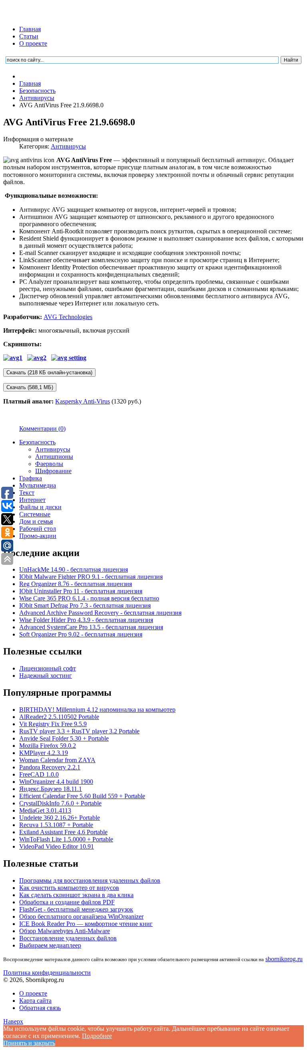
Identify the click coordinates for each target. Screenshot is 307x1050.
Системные (34, 514)
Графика (30, 478)
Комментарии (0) (42, 428)
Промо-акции (37, 535)
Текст (26, 492)
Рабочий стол (37, 528)
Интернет (32, 499)
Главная (30, 29)
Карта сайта (35, 1000)
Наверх (13, 1021)
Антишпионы (54, 456)
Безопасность (37, 442)
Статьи (28, 36)
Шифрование (53, 471)
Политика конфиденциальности (47, 972)
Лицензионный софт (47, 668)
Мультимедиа (37, 485)
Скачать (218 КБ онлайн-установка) (49, 372)
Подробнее (97, 1035)
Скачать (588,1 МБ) (29, 387)
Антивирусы (68, 146)
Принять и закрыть (29, 1043)
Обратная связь (40, 1007)
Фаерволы (49, 463)
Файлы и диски (40, 507)
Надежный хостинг (45, 675)
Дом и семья (36, 521)
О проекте (33, 43)
